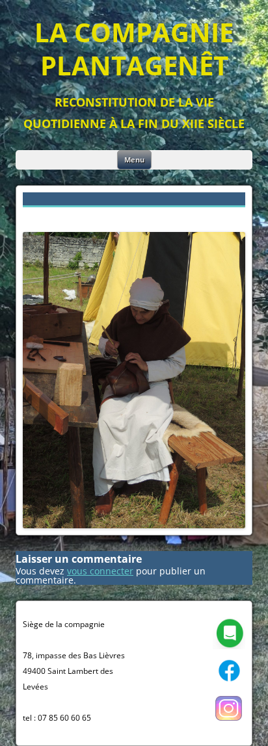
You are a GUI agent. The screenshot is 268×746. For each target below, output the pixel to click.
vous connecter (100, 571)
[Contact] (229, 646)
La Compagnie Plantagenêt (134, 49)
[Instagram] (229, 721)
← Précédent (51, 216)
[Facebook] (229, 683)
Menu (134, 159)
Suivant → (223, 216)
